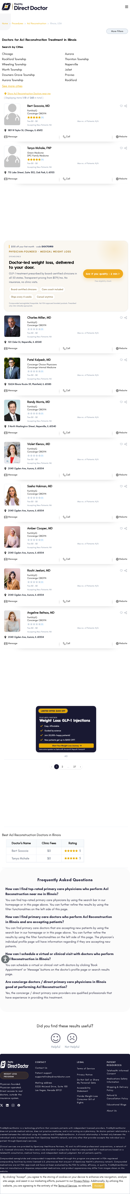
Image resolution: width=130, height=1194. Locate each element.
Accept (98, 1185)
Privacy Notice (85, 1074)
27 (74, 766)
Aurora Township (12, 80)
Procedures (17, 23)
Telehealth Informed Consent (117, 1072)
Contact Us (41, 1068)
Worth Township (12, 69)
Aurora (69, 54)
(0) (42, 329)
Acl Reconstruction (36, 23)
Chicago (7, 54)
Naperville (71, 64)
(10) (42, 117)
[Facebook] (18, 1105)
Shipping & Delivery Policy (117, 1088)
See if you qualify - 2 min (101, 273)
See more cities (12, 86)
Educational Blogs (116, 1104)
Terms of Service (67, 1185)
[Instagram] (13, 1105)
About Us (111, 1110)
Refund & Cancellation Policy (117, 1097)
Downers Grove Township (18, 75)
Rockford (71, 80)
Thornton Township (77, 59)
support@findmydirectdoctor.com (52, 1076)
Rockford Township (14, 59)
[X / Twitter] (1, 1105)
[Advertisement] (66, 211)
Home (5, 23)
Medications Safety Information (117, 1080)
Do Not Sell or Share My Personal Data (88, 1081)
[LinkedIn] (7, 1105)
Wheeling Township (14, 64)
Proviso (69, 75)
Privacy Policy (81, 1180)
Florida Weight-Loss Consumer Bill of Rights (87, 1099)
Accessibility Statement (84, 1089)
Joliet (68, 69)
